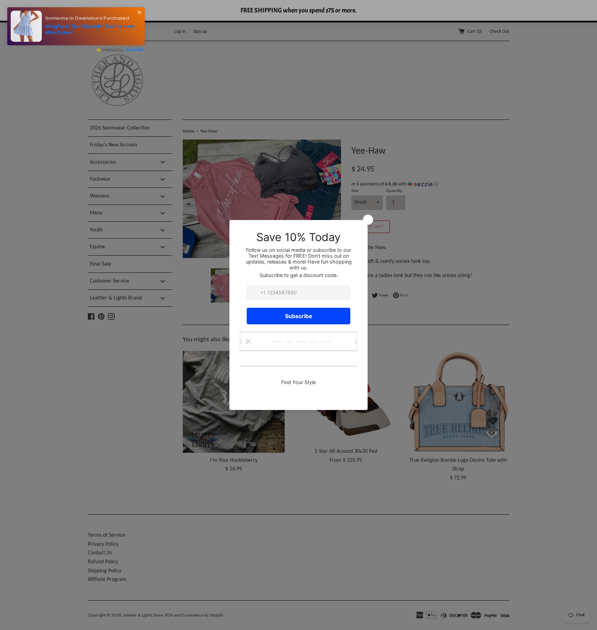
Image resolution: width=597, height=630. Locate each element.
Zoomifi (134, 49)
